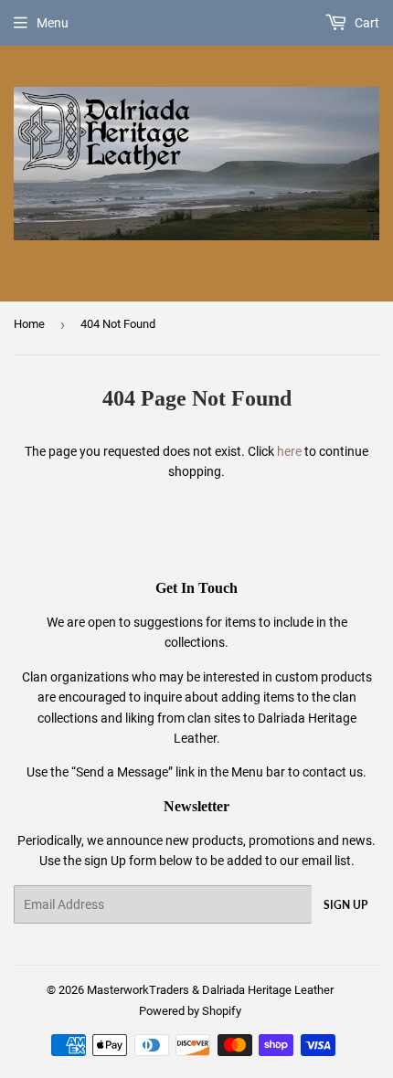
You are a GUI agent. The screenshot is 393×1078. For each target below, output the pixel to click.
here (289, 451)
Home (29, 324)
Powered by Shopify (190, 1011)
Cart (365, 23)
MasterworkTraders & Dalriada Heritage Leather (210, 990)
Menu (53, 23)
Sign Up (345, 905)
